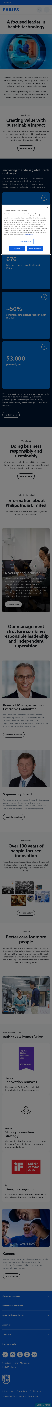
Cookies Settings (25, 241)
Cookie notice (29, 234)
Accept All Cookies (35, 248)
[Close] (47, 207)
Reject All (17, 248)
